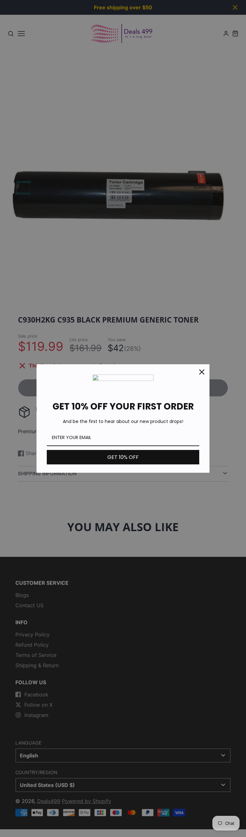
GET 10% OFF (123, 457)
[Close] (201, 372)
